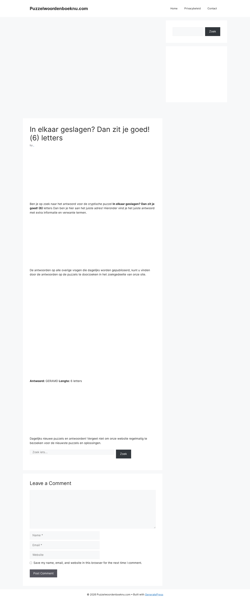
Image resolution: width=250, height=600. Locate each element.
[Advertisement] (92, 44)
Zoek (123, 454)
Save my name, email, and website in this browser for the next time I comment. (88, 562)
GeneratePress (154, 594)
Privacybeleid (192, 8)
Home (174, 8)
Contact (212, 8)
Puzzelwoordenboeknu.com (59, 8)
